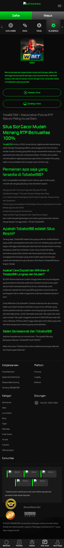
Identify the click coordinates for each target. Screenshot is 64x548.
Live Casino (11, 31)
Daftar (16, 15)
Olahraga (53, 31)
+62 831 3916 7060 (49, 403)
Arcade (5, 439)
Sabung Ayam (8, 450)
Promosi (37, 372)
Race (25, 31)
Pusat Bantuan (8, 372)
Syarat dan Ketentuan (11, 377)
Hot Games (6, 402)
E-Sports (5, 445)
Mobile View (34, 92)
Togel (39, 31)
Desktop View (34, 103)
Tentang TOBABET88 (11, 387)
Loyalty (37, 377)
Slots (4, 408)
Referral (37, 382)
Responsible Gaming (10, 382)
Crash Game (7, 434)
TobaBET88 (8, 144)
